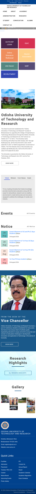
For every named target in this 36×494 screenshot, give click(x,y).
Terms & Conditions (19, 492)
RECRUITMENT (9, 74)
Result (20, 470)
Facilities (3, 461)
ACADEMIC (23, 11)
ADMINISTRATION (9, 16)
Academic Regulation (25, 475)
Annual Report (23, 467)
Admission (4, 464)
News (20, 3)
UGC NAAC (9, 66)
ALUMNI (30, 20)
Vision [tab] (7, 178)
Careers (8, 1)
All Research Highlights (17, 373)
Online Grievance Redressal (9, 55)
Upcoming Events (6, 478)
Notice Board (5, 475)
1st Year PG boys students (18, 259)
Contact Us (22, 464)
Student (6, 20)
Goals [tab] (29, 178)
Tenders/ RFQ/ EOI (18, 1)
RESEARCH (22, 16)
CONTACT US (7, 25)
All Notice (31, 226)
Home (5, 11)
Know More (9, 163)
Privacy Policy (31, 492)
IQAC (27, 43)
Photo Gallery (5, 481)
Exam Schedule (23, 478)
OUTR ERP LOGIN (9, 43)
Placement (26, 1)
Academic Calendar (24, 473)
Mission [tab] (13, 178)
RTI (12, 1)
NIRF (27, 66)
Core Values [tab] (22, 178)
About (13, 11)
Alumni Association (26, 55)
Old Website (13, 3)
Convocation (18, 20)
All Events (31, 213)
